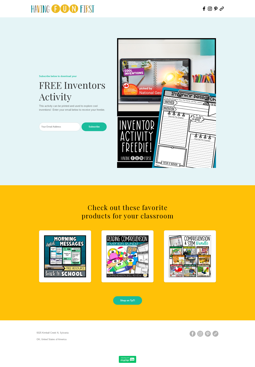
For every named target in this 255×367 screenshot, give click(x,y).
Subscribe (94, 126)
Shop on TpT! (127, 300)
